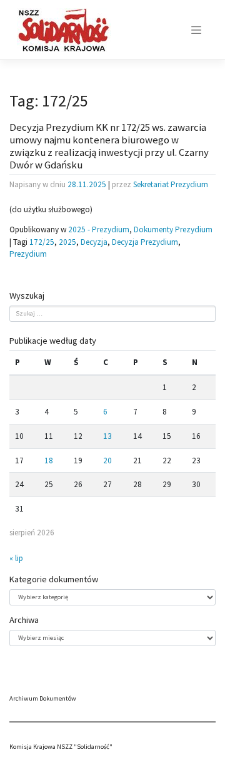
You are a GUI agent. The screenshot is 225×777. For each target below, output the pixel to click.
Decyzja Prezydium (145, 242)
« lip (16, 558)
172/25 (41, 242)
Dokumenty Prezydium (173, 229)
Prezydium (28, 254)
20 (107, 460)
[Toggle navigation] (196, 30)
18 (48, 460)
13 (107, 436)
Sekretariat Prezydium (170, 184)
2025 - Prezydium (98, 229)
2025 (67, 242)
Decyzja (94, 242)
